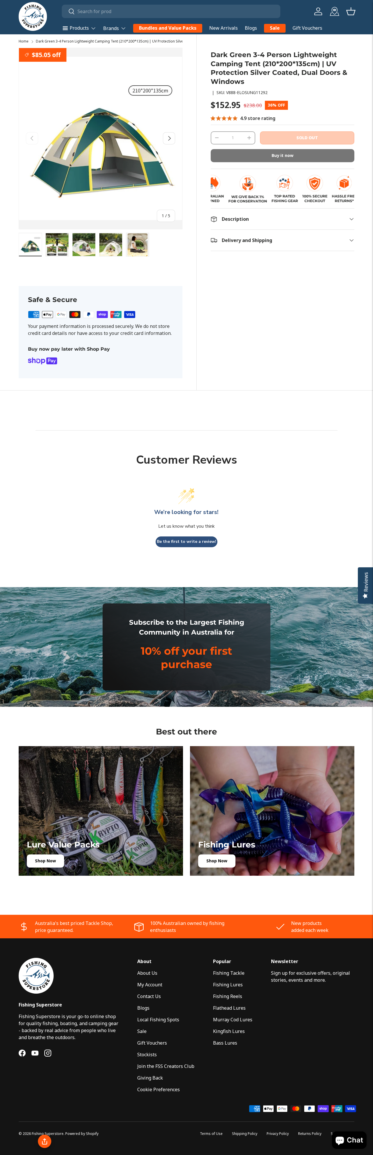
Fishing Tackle (228, 973)
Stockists (147, 1054)
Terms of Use (211, 1133)
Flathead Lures (229, 1008)
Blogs (251, 28)
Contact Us (149, 996)
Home (24, 41)
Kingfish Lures (229, 1031)
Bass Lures (225, 1043)
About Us (147, 973)
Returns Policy (309, 1133)
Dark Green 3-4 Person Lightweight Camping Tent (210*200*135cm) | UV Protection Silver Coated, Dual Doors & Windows (137, 41)
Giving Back (150, 1078)
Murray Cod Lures (232, 1019)
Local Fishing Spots (158, 1019)
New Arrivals (223, 28)
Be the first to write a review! (186, 541)
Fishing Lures (228, 984)
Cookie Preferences (158, 1089)
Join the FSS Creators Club (165, 1066)
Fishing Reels (227, 996)
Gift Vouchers (307, 28)
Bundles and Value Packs (167, 28)
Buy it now (282, 155)
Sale (275, 28)
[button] (350, 11)
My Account (149, 984)
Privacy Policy (278, 1133)
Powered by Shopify (81, 1133)
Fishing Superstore (48, 1133)
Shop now (45, 860)
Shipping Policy (244, 1133)
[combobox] (171, 11)
